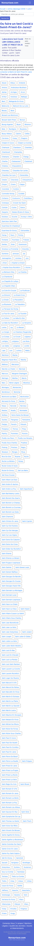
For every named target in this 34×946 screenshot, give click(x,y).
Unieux (20, 881)
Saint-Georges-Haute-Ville (11, 586)
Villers (26, 904)
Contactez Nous (9, 923)
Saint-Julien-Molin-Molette (11, 646)
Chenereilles (24, 175)
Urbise (29, 881)
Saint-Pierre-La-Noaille (10, 761)
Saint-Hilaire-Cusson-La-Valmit (13, 613)
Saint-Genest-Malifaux (10, 572)
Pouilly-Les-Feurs (8, 438)
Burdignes (12, 129)
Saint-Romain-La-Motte (10, 798)
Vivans (4, 913)
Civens (13, 184)
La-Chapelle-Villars (8, 286)
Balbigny (24, 97)
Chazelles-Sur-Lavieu (20, 170)
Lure (10, 350)
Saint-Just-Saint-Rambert (11, 664)
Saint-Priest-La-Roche (10, 775)
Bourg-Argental (7, 124)
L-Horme (27, 267)
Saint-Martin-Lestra (9, 710)
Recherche (5, 18)
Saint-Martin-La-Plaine (10, 701)
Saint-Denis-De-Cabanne (11, 540)
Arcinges (14, 92)
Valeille (19, 886)
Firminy (20, 235)
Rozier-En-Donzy (8, 470)
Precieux (14, 447)
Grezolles (25, 249)
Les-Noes (26, 341)
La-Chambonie (7, 277)
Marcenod (15, 364)
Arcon (23, 92)
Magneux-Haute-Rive (9, 360)
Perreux (15, 429)
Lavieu (4, 327)
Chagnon (24, 138)
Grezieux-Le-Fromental (10, 249)
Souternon (27, 867)
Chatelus (5, 166)
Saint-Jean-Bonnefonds (10, 623)
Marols (24, 378)
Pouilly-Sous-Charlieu (9, 443)
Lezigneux (16, 346)
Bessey (4, 110)
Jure (27, 258)
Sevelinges (26, 863)
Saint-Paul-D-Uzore (9, 738)
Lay (11, 327)
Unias (12, 881)
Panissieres (26, 420)
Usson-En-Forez (7, 886)
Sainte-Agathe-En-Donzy (11, 835)
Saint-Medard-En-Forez (10, 720)
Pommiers (14, 433)
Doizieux (5, 217)
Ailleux (12, 83)
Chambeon (17, 147)
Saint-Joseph (6, 636)
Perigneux (5, 429)
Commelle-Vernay (8, 194)
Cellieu (27, 134)
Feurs (12, 235)
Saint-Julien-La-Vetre (9, 641)
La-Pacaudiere (18, 300)
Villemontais (6, 904)
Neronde (13, 406)
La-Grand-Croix (19, 295)
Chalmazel (5, 147)
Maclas (14, 355)
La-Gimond (6, 295)
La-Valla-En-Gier (19, 318)
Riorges (14, 452)
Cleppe (22, 184)
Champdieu (18, 152)
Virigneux (23, 909)
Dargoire (5, 212)
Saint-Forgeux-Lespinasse (11, 563)
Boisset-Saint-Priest (9, 120)
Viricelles (13, 909)
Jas (24, 254)
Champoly (5, 157)
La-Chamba (22, 272)
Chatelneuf (28, 161)
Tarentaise (20, 872)
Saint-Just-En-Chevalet (10, 655)
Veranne (17, 895)
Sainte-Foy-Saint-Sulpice (11, 853)
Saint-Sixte (25, 812)
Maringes (5, 378)
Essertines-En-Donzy (9, 230)
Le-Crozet (16, 337)
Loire (29, 9)
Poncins (25, 433)
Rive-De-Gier (6, 457)
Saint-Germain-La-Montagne (12, 590)
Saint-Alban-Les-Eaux (9, 480)
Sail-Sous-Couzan (8, 475)
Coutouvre (16, 198)
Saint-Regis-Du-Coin (9, 784)
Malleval (5, 364)
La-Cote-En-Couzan (9, 290)
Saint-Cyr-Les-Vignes (9, 535)
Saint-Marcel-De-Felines (10, 687)
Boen (12, 110)
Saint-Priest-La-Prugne (10, 770)
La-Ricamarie (6, 304)
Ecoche (14, 217)
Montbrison (6, 392)
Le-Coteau (5, 337)
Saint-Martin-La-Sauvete (10, 706)
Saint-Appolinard (26, 489)
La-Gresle (5, 300)
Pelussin (23, 424)
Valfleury (5, 890)
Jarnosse (15, 254)
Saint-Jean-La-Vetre (9, 627)
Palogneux (14, 420)
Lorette (26, 346)
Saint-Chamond (7, 517)
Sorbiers (17, 867)
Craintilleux (28, 198)
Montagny (5, 387)
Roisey (20, 461)
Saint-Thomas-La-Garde (10, 821)
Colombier (5, 189)
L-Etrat (4, 263)
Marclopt (22, 369)
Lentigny (5, 341)
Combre (16, 189)
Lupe (3, 350)
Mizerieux (26, 383)
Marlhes (15, 378)
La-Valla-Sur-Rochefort (10, 323)
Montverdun (24, 397)
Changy (26, 157)
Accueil (2, 9)
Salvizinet (19, 858)
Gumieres (5, 254)
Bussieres (23, 129)
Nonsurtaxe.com (10, 2)
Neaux (4, 406)
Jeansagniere (6, 258)
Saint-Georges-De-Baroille (11, 576)
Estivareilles (25, 230)
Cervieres (5, 138)
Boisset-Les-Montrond (10, 115)
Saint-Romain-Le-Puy (9, 803)
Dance (22, 207)
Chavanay (5, 170)
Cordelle (21, 194)
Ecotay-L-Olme (26, 217)
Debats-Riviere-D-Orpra (20, 212)
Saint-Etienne (6, 553)
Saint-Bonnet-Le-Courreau (11, 507)
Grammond (23, 244)
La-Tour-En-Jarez (8, 314)
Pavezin (14, 424)
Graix (13, 244)
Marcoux (5, 373)
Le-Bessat (20, 327)
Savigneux (15, 863)
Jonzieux (18, 258)
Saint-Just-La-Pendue (9, 660)
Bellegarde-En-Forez (16, 101)
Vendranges (6, 895)
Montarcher (17, 387)
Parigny (4, 424)
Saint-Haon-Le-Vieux (9, 609)
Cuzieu (14, 207)
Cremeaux (5, 203)
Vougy (12, 913)
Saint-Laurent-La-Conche (11, 669)
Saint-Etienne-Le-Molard (10, 558)
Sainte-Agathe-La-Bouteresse (12, 839)
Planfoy (4, 433)
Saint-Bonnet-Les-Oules (10, 512)
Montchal (17, 392)
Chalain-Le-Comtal (24, 143)
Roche (26, 457)
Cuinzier (5, 207)
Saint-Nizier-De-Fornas (10, 729)
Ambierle (22, 83)
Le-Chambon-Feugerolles (22, 332)
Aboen (4, 83)
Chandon (16, 157)
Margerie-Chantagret (19, 373)
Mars (3, 383)
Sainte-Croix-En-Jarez (10, 849)
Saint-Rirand (24, 784)
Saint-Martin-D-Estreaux (10, 696)
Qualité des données (17, 926)
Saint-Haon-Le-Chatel (9, 604)
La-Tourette (22, 314)
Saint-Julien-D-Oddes (23, 636)
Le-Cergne (5, 332)
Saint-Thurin (27, 821)
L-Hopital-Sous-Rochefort (11, 267)
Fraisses (26, 240)
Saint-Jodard (27, 632)
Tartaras (5, 876)
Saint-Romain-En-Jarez (10, 793)
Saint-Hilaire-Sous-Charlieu (11, 618)
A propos (19, 923)
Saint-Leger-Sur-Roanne (10, 678)
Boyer (19, 124)
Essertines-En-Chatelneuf (11, 226)
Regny (23, 447)
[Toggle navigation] (29, 3)
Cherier (4, 180)
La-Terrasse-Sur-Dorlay (10, 309)
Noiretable (23, 410)
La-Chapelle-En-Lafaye (10, 281)
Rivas (23, 452)
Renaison (5, 452)
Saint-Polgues (27, 761)
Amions (4, 87)
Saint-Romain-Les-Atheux (11, 807)
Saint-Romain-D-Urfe (9, 789)
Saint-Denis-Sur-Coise (10, 544)
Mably (27, 350)
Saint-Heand (25, 609)
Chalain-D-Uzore (8, 143)
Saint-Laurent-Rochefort (10, 673)
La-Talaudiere (20, 304)
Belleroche (5, 106)
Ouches (4, 420)
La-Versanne (26, 323)
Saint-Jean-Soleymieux (10, 632)
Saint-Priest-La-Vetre (9, 779)
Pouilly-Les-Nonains (25, 438)
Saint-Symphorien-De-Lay (11, 816)
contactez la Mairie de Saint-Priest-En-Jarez (16, 72)
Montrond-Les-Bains (9, 397)
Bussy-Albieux (7, 134)
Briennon (28, 124)
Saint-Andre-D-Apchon (10, 484)
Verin (25, 895)
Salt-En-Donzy (7, 858)
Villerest (17, 904)
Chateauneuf (16, 161)
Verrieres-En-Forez (8, 899)
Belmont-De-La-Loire (20, 106)
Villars (21, 899)
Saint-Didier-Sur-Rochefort (11, 549)
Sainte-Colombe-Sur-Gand (11, 844)
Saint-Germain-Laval (9, 595)
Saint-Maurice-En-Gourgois (11, 715)
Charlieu (5, 161)
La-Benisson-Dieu (8, 272)
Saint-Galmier (7, 567)
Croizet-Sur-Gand (19, 203)
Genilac (4, 244)
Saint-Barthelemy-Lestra (10, 493)
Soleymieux (6, 867)
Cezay (14, 138)
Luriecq (18, 350)
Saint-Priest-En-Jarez (9, 766)
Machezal (5, 355)
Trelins (4, 881)
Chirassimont (27, 180)
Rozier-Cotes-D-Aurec (10, 466)
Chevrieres (15, 180)
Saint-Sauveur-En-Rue (9, 812)
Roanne (17, 457)
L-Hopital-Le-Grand (18, 263)
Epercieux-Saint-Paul (9, 221)
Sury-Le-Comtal (7, 872)
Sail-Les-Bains (23, 470)
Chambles (28, 147)
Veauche (15, 890)
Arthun (4, 97)
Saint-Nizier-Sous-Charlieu (11, 733)
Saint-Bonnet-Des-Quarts (11, 498)
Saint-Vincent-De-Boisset (11, 830)
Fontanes (5, 240)
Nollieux (5, 415)
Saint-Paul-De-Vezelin (9, 743)
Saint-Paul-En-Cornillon (10, 747)
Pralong (4, 447)
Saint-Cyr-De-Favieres (10, 526)
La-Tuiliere (5, 318)
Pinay (24, 429)
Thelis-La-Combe (18, 876)
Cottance (5, 198)
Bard (3, 101)
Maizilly (23, 360)
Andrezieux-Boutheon (18, 87)
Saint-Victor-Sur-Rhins (10, 826)
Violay (4, 909)
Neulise (4, 410)
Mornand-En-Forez (8, 401)
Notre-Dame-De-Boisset (20, 415)
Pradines (24, 443)
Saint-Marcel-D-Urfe (9, 683)
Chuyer (4, 184)
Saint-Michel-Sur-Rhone (10, 724)
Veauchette (26, 890)
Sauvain (4, 863)
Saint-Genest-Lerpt (22, 567)
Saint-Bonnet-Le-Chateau (11, 503)
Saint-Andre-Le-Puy (9, 489)
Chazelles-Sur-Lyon (9, 175)
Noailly (13, 410)
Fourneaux (15, 240)
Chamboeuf (6, 152)
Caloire (18, 134)
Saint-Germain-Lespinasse (11, 600)
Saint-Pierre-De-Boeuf (10, 756)
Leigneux (27, 337)
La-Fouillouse (25, 290)
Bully (3, 129)
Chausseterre (16, 166)
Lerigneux (15, 341)
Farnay (4, 235)
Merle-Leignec (14, 383)
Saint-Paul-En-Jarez (9, 752)
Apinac (4, 92)
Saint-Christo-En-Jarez (10, 521)
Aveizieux (13, 97)
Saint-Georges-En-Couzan (11, 581)
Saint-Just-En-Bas (8, 650)
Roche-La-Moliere (8, 461)
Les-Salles (5, 346)
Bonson (22, 120)
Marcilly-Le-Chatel (8, 369)
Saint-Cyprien (27, 521)
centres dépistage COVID (16, 9)
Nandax (22, 401)
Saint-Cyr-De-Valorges (10, 530)
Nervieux (23, 406)
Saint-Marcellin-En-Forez (11, 692)
